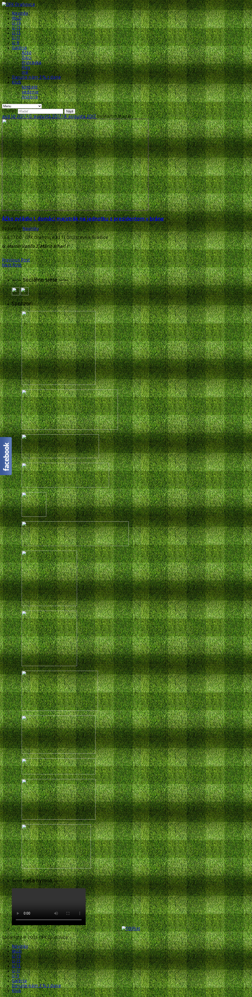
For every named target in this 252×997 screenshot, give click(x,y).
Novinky (20, 13)
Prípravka (31, 62)
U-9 (15, 42)
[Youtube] (25, 293)
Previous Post (16, 260)
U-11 (16, 37)
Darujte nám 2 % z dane (36, 77)
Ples (26, 67)
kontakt (30, 87)
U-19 (16, 23)
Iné (25, 72)
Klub (16, 82)
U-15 (16, 28)
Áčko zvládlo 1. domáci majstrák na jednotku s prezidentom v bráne (83, 219)
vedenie (30, 92)
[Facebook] (16, 293)
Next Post (12, 265)
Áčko (27, 52)
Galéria (19, 47)
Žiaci (27, 57)
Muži (17, 18)
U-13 (16, 33)
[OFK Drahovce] (18, 4)
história (30, 96)
